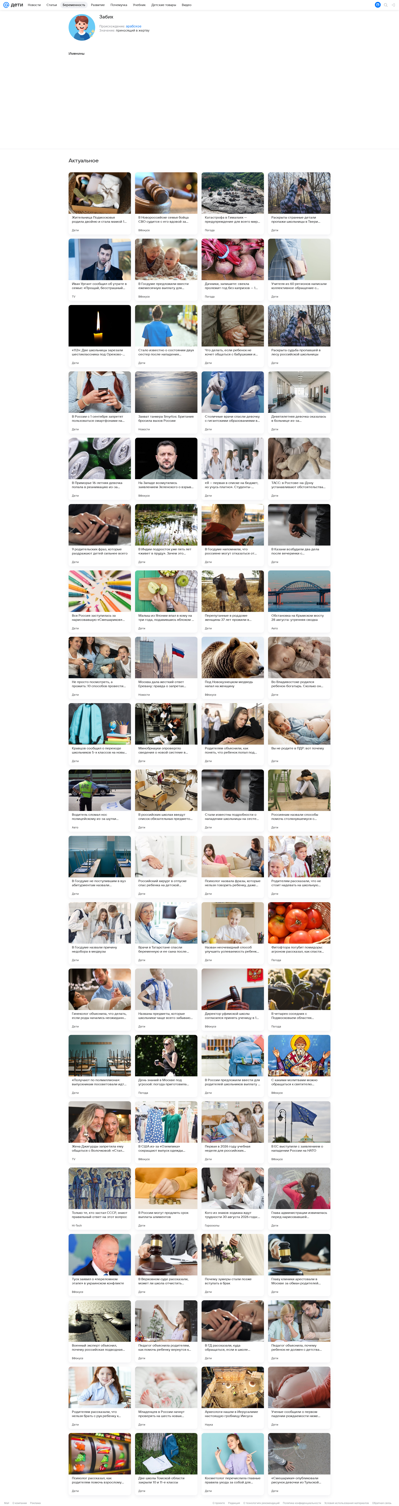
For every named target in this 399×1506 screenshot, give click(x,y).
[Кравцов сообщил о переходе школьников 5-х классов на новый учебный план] (100, 734)
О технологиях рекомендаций (261, 1503)
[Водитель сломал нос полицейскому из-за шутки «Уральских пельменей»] (100, 800)
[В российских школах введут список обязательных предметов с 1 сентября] (166, 800)
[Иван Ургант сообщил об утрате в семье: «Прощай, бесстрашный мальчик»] (100, 270)
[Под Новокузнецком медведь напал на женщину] (233, 668)
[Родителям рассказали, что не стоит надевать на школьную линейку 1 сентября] (299, 867)
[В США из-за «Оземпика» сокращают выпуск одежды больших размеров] (166, 1132)
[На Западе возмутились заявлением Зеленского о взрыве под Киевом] (166, 469)
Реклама (35, 1503)
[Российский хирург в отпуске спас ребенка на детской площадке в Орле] (166, 867)
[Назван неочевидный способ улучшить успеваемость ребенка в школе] (233, 933)
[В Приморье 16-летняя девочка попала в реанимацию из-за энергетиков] (100, 469)
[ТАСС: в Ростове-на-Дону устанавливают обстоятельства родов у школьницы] (299, 469)
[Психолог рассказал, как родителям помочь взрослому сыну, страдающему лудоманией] (100, 1464)
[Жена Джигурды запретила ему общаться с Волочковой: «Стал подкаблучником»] (100, 1132)
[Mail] (6, 5)
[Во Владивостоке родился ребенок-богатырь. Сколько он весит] (299, 668)
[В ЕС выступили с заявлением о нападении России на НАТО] (299, 1132)
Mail (6, 1503)
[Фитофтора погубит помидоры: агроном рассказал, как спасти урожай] (299, 933)
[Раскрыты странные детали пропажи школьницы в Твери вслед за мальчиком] (299, 203)
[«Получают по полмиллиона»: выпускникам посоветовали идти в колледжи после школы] (100, 1066)
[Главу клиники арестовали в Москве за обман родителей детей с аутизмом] (299, 1265)
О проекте (219, 1503)
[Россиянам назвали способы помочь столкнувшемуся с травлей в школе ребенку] (299, 800)
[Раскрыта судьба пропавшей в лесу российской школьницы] (299, 336)
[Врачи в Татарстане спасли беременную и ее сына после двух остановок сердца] (166, 933)
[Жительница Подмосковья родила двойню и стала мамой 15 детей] (100, 203)
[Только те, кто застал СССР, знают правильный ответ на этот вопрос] (100, 1199)
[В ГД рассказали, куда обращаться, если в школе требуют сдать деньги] (233, 1331)
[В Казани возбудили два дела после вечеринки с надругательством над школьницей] (299, 535)
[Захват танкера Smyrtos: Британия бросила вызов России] (166, 402)
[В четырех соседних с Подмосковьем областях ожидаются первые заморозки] (299, 1000)
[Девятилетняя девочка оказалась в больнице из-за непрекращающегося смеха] (299, 402)
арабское (133, 26)
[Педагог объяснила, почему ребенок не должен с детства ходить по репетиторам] (299, 1331)
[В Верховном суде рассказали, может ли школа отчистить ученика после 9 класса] (166, 1265)
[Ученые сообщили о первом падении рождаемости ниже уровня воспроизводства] (299, 1398)
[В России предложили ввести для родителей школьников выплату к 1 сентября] (233, 1066)
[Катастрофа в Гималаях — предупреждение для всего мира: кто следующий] (233, 203)
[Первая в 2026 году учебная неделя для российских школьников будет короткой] (233, 1132)
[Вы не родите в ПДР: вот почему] (299, 734)
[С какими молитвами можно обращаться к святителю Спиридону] (299, 1066)
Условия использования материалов (346, 1503)
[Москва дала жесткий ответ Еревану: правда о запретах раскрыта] (166, 668)
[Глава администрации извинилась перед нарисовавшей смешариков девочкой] (299, 1199)
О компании (19, 1503)
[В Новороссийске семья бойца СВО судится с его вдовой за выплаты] (166, 203)
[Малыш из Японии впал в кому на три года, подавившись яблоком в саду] (166, 601)
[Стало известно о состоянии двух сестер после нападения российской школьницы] (166, 336)
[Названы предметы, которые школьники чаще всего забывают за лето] (166, 1000)
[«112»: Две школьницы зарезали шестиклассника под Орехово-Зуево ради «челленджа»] (100, 336)
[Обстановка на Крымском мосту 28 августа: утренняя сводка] (299, 601)
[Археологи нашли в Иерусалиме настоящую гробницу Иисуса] (233, 1398)
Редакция (234, 1503)
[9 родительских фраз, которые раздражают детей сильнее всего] (100, 535)
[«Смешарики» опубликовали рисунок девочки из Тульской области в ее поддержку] (299, 1464)
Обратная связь (382, 1503)
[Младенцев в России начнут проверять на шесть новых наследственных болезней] (166, 1398)
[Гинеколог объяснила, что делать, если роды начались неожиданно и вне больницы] (100, 1000)
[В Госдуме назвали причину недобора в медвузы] (100, 933)
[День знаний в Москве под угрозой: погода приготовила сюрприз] (166, 1066)
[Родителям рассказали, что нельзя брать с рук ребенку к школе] (100, 1398)
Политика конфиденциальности (302, 1503)
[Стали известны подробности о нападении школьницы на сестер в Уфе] (233, 800)
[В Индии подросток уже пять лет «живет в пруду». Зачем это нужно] (166, 535)
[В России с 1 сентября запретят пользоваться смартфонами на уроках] (100, 402)
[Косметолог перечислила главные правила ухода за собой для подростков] (233, 1464)
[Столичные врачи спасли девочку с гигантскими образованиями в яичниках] (233, 402)
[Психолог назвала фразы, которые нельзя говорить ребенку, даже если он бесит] (233, 867)
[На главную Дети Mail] (16, 5)
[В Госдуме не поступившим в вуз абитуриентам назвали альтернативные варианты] (100, 867)
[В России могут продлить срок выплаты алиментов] (166, 1199)
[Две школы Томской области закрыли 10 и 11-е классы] (166, 1464)
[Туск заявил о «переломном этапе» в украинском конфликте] (100, 1265)
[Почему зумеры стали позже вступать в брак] (233, 1265)
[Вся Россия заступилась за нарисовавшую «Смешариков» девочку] (100, 601)
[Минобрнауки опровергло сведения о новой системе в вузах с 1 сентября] (166, 734)
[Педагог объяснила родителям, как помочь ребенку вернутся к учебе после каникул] (166, 1331)
